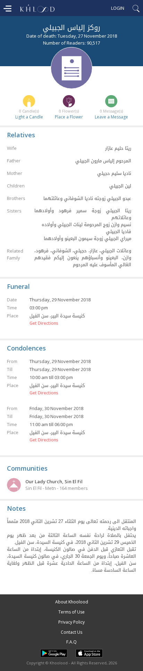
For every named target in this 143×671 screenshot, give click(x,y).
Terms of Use (71, 612)
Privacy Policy (71, 622)
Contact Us (71, 632)
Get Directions (44, 323)
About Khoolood (71, 602)
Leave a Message (111, 117)
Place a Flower (69, 117)
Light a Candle (29, 117)
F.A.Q (71, 642)
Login (117, 8)
